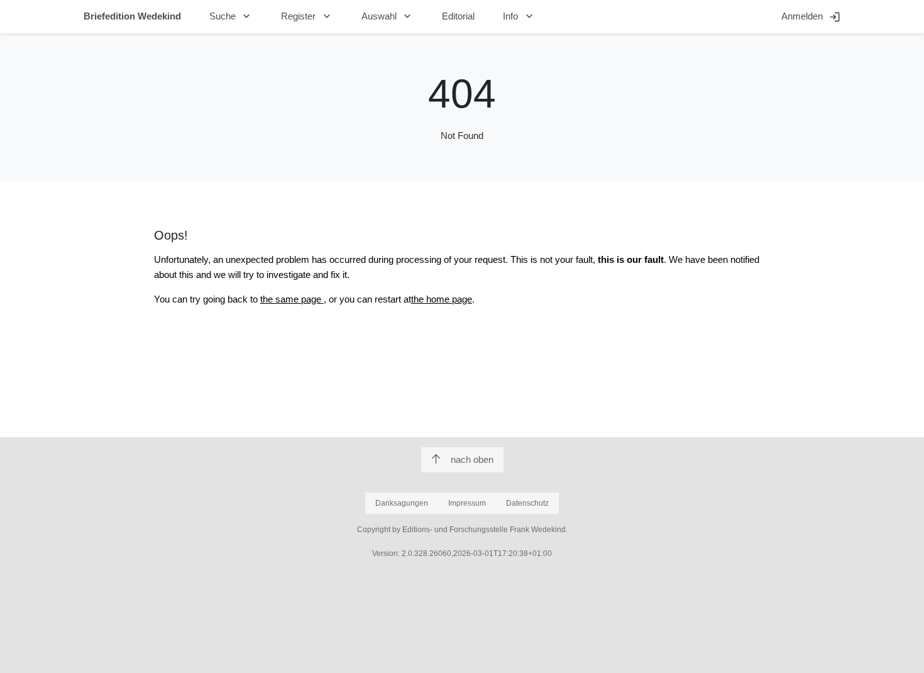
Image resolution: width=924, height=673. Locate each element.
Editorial (458, 16)
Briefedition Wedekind (132, 16)
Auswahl (387, 16)
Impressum (467, 503)
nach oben (472, 459)
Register (307, 16)
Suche (231, 16)
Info (519, 16)
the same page (292, 299)
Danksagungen (401, 503)
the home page (441, 299)
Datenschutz (527, 503)
